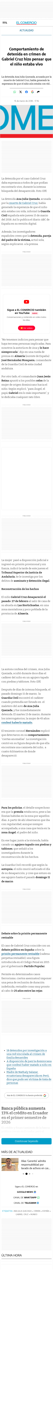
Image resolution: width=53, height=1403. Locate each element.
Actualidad (27, 30)
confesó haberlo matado (16, 722)
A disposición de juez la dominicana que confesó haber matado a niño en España (29, 1065)
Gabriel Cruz (22, 1214)
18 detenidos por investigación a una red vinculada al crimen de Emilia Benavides (27, 1054)
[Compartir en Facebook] (26, 92)
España (45, 1211)
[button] (23, 1173)
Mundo (33, 1214)
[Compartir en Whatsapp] (14, 92)
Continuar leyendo (26, 1141)
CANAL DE (25, 1197)
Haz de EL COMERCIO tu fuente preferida (24, 1095)
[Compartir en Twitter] (20, 92)
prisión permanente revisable (20, 953)
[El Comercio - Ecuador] (26, 23)
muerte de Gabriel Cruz (23, 203)
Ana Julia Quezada (23, 1211)
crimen (37, 1211)
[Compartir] (38, 92)
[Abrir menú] (5, 23)
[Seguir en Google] (32, 92)
